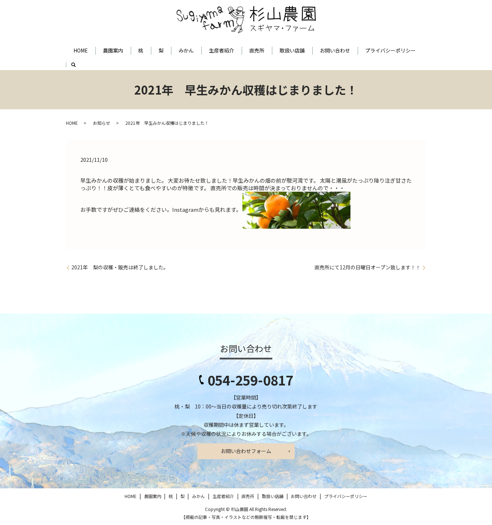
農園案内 (113, 50)
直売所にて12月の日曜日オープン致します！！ (367, 267)
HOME (80, 50)
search (77, 67)
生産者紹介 (221, 50)
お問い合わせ (335, 50)
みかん (186, 50)
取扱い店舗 (292, 50)
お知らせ (101, 123)
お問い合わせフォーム (246, 451)
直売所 (256, 50)
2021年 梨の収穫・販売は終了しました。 (120, 267)
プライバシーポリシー (390, 50)
